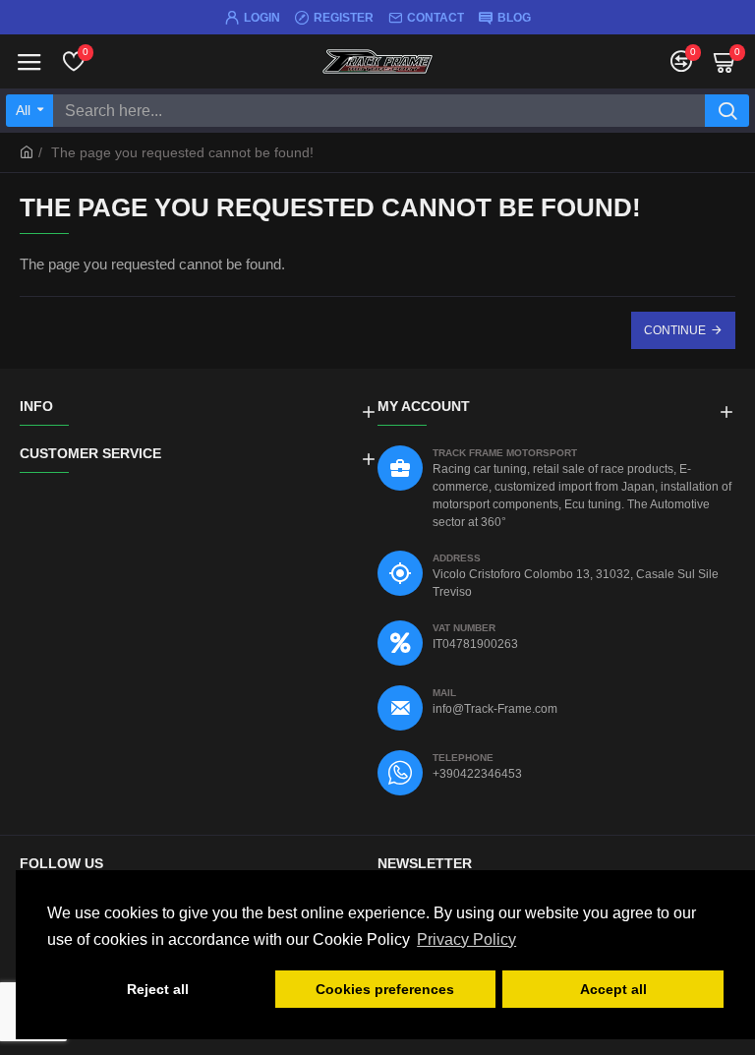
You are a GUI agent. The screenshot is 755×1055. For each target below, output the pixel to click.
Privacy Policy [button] (466, 939)
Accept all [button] (613, 989)
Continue (675, 330)
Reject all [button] (158, 989)
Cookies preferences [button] (385, 989)
